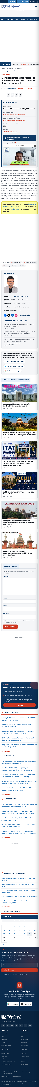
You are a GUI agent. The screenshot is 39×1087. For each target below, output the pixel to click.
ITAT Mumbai (12, 132)
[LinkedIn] (12, 315)
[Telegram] (30, 1025)
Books (13, 1)
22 (29, 934)
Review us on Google (13, 371)
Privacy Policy (5, 1076)
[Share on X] (8, 95)
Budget (17, 19)
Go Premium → (20, 705)
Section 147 (21, 266)
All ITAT (5, 132)
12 (14, 930)
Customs (4, 1039)
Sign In (33, 1)
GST (2, 1037)
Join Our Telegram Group (15, 366)
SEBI (22, 1037)
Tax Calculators (6, 1064)
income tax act (16, 262)
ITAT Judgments (8, 266)
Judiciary (17, 68)
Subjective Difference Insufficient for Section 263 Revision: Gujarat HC (19, 325)
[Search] (37, 19)
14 (24, 930)
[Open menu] (36, 6)
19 (14, 934)
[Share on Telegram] (20, 95)
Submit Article (25, 1056)
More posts (5, 751)
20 (19, 934)
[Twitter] (8, 315)
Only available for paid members (15, 115)
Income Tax (9, 19)
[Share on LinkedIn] (12, 95)
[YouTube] (12, 1025)
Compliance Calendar (8, 1062)
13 (19, 930)
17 (4, 934)
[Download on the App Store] (26, 1004)
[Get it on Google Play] (13, 1004)
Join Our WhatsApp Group (15, 361)
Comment (6, 576)
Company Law (25, 1034)
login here (15, 209)
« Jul (3, 944)
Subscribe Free (8, 970)
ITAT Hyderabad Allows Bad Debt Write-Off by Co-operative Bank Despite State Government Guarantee (19, 341)
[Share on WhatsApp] (16, 95)
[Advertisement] (19, 41)
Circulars (4, 1056)
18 (9, 934)
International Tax (6, 1045)
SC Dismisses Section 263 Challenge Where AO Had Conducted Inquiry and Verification (19, 333)
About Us (23, 1053)
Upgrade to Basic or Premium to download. (18, 138)
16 (35, 930)
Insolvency (24, 1042)
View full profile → (25, 315)
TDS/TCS (3, 1042)
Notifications (5, 1053)
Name (5, 598)
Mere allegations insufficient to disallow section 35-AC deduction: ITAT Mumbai (18, 80)
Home (2, 19)
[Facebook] (5, 315)
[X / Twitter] (8, 1025)
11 (9, 930)
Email (5, 606)
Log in (17, 143)
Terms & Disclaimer (16, 1076)
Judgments (4, 1059)
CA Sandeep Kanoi (10, 88)
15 (29, 930)
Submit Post (24, 1)
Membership (24, 1064)
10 (4, 930)
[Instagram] (16, 315)
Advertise (23, 1059)
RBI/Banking (24, 1039)
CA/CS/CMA (24, 1045)
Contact (23, 1062)
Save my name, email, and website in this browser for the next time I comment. (19, 621)
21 (24, 934)
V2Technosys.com (6, 1073)
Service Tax (24, 19)
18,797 (20, 310)
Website (6, 613)
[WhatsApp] (25, 1025)
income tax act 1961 (30, 262)
